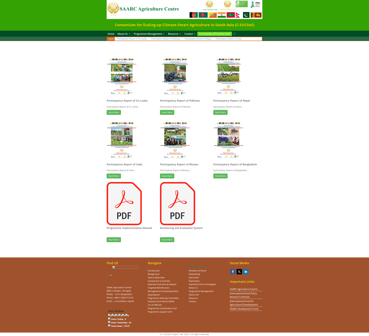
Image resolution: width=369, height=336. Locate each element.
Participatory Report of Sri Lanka (132, 39)
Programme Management (148, 34)
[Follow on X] (239, 271)
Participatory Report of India (228, 39)
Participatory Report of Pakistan (165, 39)
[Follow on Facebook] (233, 271)
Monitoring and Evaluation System (181, 228)
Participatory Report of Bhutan (179, 164)
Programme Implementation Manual (129, 228)
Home (111, 34)
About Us (122, 34)
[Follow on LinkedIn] (245, 271)
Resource (173, 34)
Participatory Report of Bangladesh (235, 164)
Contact (188, 34)
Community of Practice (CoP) (214, 34)
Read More (114, 112)
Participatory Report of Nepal (198, 39)
